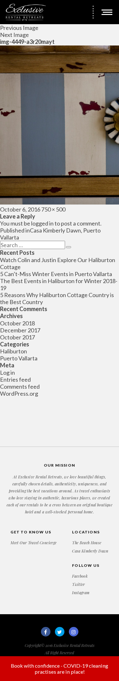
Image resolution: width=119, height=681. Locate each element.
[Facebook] (45, 631)
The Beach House (86, 542)
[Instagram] (73, 631)
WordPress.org (19, 393)
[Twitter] (59, 631)
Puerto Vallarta (18, 358)
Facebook (80, 576)
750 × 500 (53, 209)
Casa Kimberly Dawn (90, 550)
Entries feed (15, 379)
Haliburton (13, 351)
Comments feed (20, 386)
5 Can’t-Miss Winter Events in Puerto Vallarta (56, 273)
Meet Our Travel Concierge (33, 542)
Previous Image (19, 27)
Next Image (14, 34)
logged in (42, 223)
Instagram (80, 592)
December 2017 (20, 330)
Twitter (78, 584)
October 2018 (17, 323)
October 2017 (17, 337)
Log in (7, 372)
